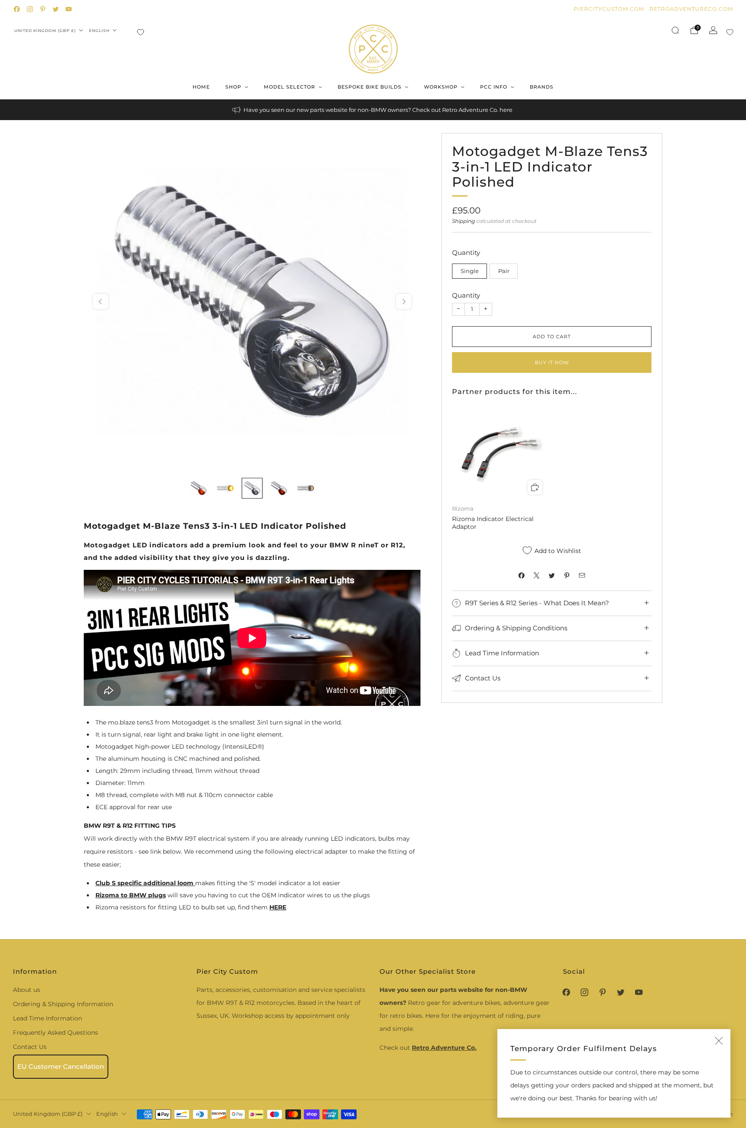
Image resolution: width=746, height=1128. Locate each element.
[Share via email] (582, 575)
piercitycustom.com (609, 9)
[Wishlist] (140, 32)
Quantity (466, 295)
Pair (503, 271)
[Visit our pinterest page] (42, 9)
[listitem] (373, 109)
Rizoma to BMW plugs (130, 895)
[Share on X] (536, 575)
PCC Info (493, 87)
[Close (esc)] (718, 1040)
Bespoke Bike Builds (369, 87)
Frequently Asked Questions (55, 1032)
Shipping (463, 221)
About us (26, 990)
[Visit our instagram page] (29, 9)
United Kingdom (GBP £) (45, 30)
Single (470, 271)
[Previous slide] (101, 301)
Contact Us (30, 1047)
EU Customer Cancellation (60, 1066)
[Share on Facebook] (521, 575)
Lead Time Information (47, 1018)
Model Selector (289, 87)
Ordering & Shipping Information (63, 1004)
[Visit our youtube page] (68, 9)
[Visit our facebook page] (16, 9)
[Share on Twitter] (551, 575)
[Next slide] (404, 301)
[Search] (675, 30)
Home (201, 87)
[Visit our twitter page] (55, 9)
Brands (541, 87)
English (99, 30)
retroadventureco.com (691, 9)
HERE (277, 907)
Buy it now (552, 362)
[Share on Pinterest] (567, 575)
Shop (233, 87)
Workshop (441, 87)
